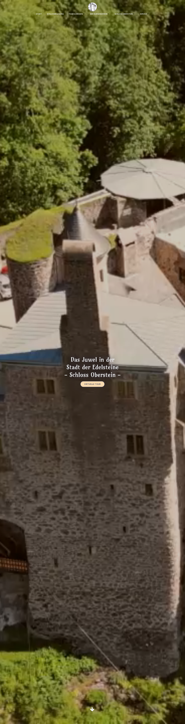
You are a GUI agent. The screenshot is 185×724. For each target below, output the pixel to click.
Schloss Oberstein (124, 14)
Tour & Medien (76, 14)
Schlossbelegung (55, 14)
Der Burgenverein (98, 14)
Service (143, 14)
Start (39, 14)
